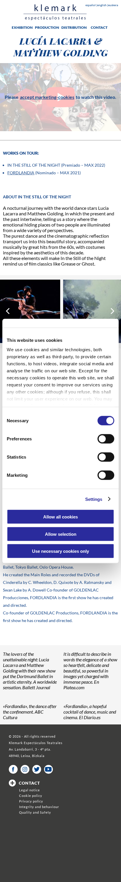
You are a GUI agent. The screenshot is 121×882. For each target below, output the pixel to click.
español (90, 5)
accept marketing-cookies (47, 97)
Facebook (13, 769)
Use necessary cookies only (60, 551)
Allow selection (60, 533)
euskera (113, 5)
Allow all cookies (60, 516)
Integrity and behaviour (39, 807)
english (102, 5)
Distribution (74, 27)
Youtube (48, 769)
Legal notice (29, 790)
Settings (93, 498)
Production (47, 27)
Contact (99, 27)
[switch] (106, 439)
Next (113, 311)
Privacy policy (31, 801)
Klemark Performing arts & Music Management (55, 12)
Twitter (36, 769)
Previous (8, 311)
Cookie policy (30, 795)
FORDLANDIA (20, 172)
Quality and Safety (35, 812)
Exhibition (22, 27)
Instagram (25, 769)
